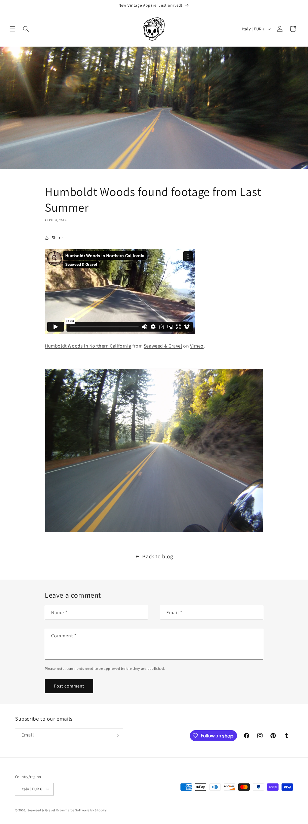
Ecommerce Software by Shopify (81, 810)
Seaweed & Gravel (163, 346)
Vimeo (197, 346)
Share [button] (57, 237)
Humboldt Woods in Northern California (88, 346)
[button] (12, 28)
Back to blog (157, 556)
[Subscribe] (116, 735)
